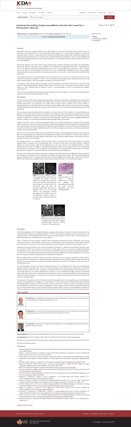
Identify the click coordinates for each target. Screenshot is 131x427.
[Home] (24, 3)
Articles (25, 13)
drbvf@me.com (76, 337)
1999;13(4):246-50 (67, 367)
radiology (104, 38)
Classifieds (82, 13)
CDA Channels (92, 13)
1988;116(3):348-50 (34, 375)
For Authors (41, 13)
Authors (49, 13)
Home (18, 13)
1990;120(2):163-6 (31, 371)
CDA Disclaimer (97, 422)
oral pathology (96, 40)
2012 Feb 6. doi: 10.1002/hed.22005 (58, 393)
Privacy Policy (102, 13)
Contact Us (111, 13)
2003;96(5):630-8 (55, 386)
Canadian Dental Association (34, 8)
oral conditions (96, 38)
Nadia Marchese (21, 34)
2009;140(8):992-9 (43, 389)
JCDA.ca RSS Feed (107, 422)
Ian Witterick (34, 34)
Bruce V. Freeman (54, 34)
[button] (23, 17)
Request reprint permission (25, 405)
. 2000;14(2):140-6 (45, 378)
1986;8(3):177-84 (76, 362)
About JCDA (32, 13)
